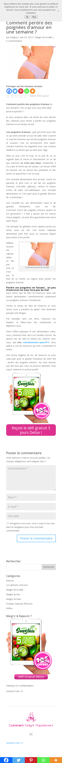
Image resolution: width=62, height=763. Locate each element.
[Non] (58, 10)
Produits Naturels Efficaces (19, 603)
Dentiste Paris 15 (14, 691)
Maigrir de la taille (43, 37)
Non (34, 17)
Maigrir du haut (13, 599)
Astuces (10, 580)
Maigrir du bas (13, 594)
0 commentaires (14, 40)
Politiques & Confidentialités (20, 685)
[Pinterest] (20, 91)
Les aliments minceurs (17, 585)
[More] (32, 91)
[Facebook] (9, 91)
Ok (27, 17)
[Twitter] (15, 91)
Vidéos (9, 608)
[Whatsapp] (26, 91)
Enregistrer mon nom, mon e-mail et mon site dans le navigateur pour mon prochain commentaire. (30, 527)
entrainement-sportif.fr (36, 342)
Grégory (14, 37)
